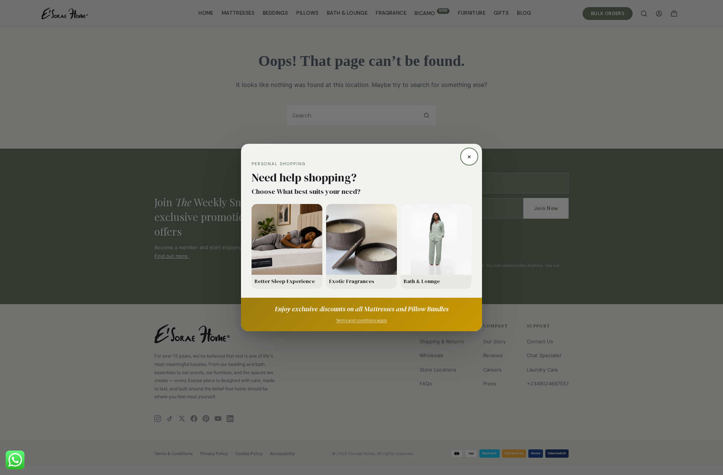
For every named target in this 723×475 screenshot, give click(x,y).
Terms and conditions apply (361, 320)
